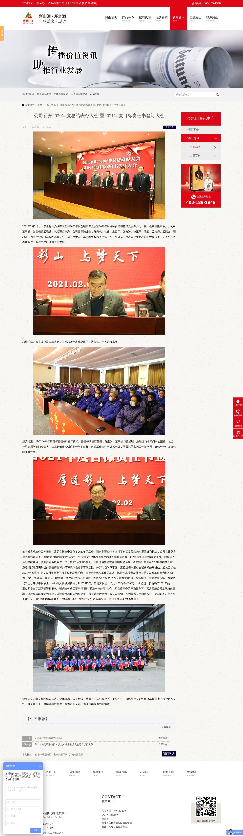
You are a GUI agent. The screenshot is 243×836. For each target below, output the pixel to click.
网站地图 (192, 773)
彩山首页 (111, 19)
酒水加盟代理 (44, 94)
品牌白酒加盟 (61, 94)
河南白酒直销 (76, 754)
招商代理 (145, 19)
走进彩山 (195, 19)
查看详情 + (163, 738)
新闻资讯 (178, 19)
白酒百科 (195, 155)
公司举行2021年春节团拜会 (48, 738)
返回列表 (169, 127)
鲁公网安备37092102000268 (49, 833)
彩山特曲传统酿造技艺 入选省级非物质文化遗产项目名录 (64, 744)
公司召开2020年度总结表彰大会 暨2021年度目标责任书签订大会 (92, 105)
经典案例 (162, 19)
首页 (40, 105)
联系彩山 (212, 19)
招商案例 (193, 129)
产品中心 (128, 19)
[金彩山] (28, 24)
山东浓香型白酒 (43, 754)
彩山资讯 (51, 105)
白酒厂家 (95, 94)
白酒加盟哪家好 (79, 94)
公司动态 (195, 147)
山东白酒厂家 (60, 754)
